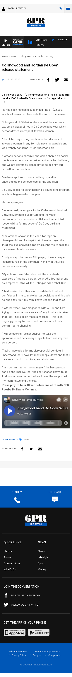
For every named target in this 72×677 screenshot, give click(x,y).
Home (5, 56)
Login (11, 8)
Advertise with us (18, 651)
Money (42, 569)
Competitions (12, 563)
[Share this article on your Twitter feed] (57, 80)
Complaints (54, 655)
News (13, 56)
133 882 (60, 8)
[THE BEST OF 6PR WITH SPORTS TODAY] (53, 45)
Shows (8, 551)
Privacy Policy (19, 655)
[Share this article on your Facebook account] (48, 80)
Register (21, 8)
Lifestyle (43, 557)
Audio (7, 557)
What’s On (10, 569)
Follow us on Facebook (25, 595)
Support (37, 655)
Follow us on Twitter (25, 604)
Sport (41, 563)
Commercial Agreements (47, 651)
